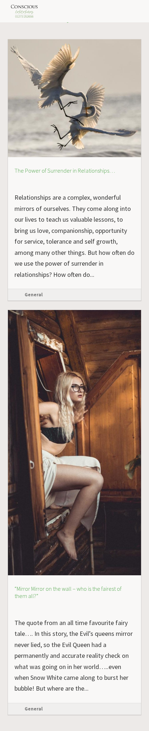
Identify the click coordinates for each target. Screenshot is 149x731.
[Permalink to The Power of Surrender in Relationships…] (74, 42)
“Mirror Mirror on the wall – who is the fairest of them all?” (68, 592)
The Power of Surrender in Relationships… (64, 170)
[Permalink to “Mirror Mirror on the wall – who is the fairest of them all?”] (74, 313)
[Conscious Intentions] (25, 11)
